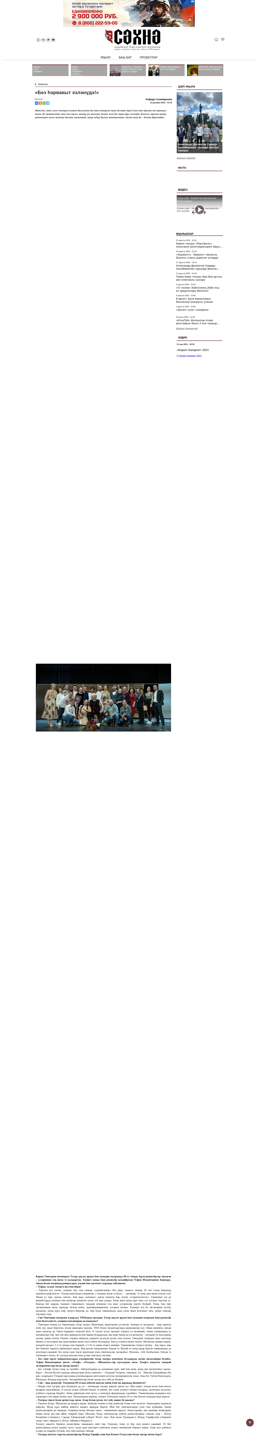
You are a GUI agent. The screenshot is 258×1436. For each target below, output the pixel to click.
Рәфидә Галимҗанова (159, 99)
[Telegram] (47, 103)
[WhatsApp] (44, 103)
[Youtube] (53, 40)
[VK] (43, 40)
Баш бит (125, 57)
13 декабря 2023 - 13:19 (161, 103)
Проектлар (148, 57)
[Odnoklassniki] (38, 40)
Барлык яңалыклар (187, 328)
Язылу (106, 57)
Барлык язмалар (186, 158)
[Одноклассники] (40, 103)
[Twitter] (48, 40)
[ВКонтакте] (36, 103)
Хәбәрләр (43, 84)
